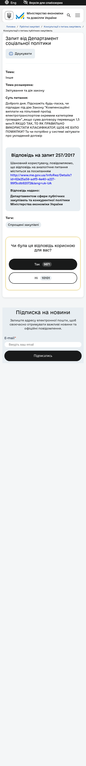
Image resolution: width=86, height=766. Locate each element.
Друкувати (23, 53)
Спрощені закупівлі (23, 224)
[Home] (34, 15)
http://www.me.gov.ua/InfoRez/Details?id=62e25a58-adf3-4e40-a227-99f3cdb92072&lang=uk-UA (41, 179)
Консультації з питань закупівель (62, 26)
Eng (13, 2)
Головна (10, 26)
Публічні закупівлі (30, 26)
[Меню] (77, 15)
